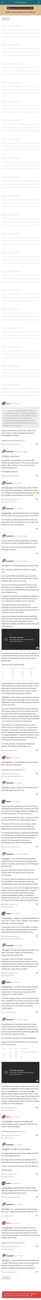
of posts (20, 2)
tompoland (10, 411)
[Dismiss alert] (32, 1296)
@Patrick (5, 697)
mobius (7, 859)
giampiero (8, 513)
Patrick (6, 456)
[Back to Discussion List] (2, 2)
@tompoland (7, 1188)
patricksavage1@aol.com (17, 440)
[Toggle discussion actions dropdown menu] (39, 2)
